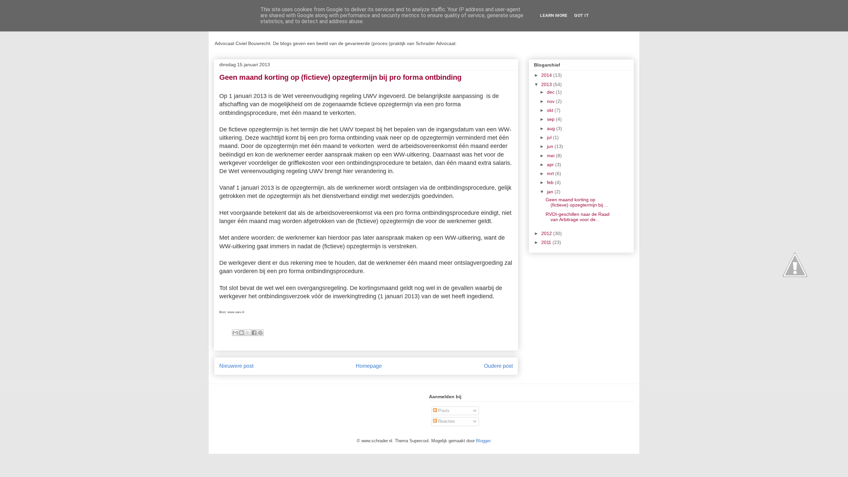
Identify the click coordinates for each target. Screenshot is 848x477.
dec (551, 92)
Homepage (369, 366)
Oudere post (498, 366)
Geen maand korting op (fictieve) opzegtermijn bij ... (577, 202)
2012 (547, 233)
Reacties (446, 421)
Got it (581, 15)
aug (551, 128)
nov (551, 101)
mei (551, 155)
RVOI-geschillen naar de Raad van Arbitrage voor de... (578, 217)
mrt (551, 173)
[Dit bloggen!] (241, 332)
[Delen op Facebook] (254, 332)
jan (551, 191)
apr (551, 164)
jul (550, 137)
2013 (547, 84)
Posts (443, 410)
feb (551, 182)
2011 (547, 242)
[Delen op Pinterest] (260, 332)
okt (551, 110)
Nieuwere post (236, 366)
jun (551, 146)
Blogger (483, 440)
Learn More (553, 15)
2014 (547, 75)
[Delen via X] (247, 332)
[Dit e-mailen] (235, 332)
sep (551, 119)
